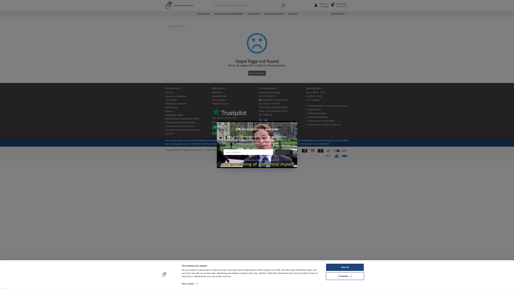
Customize (343, 276)
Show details (188, 284)
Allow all (345, 267)
